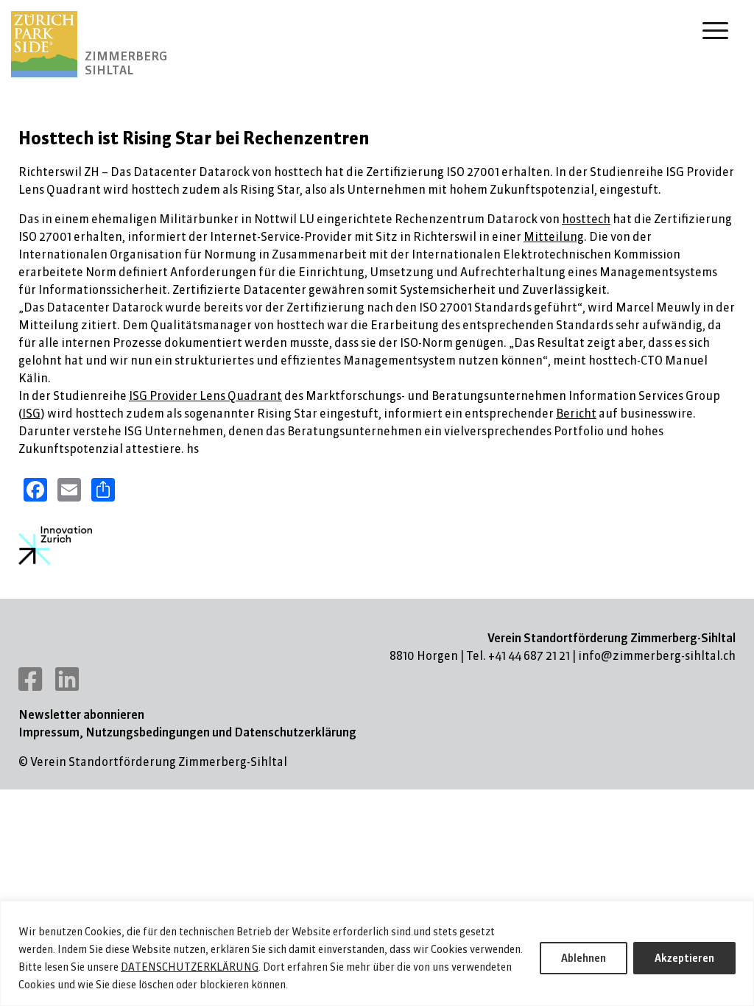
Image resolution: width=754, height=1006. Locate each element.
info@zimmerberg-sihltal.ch (657, 655)
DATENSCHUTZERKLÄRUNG (189, 967)
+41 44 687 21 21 (529, 655)
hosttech (586, 218)
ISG (31, 413)
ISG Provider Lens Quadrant (205, 395)
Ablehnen (583, 958)
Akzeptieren (684, 958)
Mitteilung (554, 236)
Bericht (576, 413)
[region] (377, 953)
